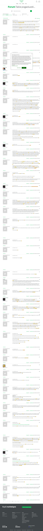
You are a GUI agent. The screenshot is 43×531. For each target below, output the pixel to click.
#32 (39, 314)
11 (14, 501)
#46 (39, 451)
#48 (39, 476)
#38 (39, 371)
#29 (39, 290)
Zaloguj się (13, 514)
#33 (39, 322)
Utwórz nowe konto (14, 515)
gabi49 (4, 89)
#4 (39, 52)
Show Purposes (19, 67)
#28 (39, 279)
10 (12, 501)
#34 (39, 333)
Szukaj (32, 512)
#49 (39, 486)
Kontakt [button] (23, 3)
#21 (39, 208)
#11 (39, 115)
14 (18, 501)
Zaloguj (27, 34)
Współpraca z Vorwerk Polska (25, 521)
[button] (36, 1)
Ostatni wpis (38, 18)
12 (15, 501)
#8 (39, 82)
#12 (39, 122)
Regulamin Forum (24, 522)
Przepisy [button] (17, 3)
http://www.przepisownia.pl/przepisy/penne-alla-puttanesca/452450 (20, 424)
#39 (39, 379)
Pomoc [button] (26, 3)
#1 (39, 20)
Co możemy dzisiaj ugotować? (25, 520)
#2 (39, 36)
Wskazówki (23, 519)
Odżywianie (23, 518)
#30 (39, 298)
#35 (39, 349)
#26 (39, 255)
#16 (39, 160)
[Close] (31, 54)
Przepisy (3, 512)
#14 (39, 144)
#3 (39, 44)
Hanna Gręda (5, 67)
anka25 (4, 364)
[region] (22, 61)
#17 (39, 172)
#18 (39, 185)
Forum (23, 512)
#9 (39, 90)
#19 (39, 192)
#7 (39, 74)
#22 (39, 219)
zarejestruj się (31, 34)
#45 (39, 437)
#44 (39, 422)
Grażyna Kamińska (5, 297)
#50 (39, 494)
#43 (39, 412)
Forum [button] (20, 3)
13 (17, 501)
